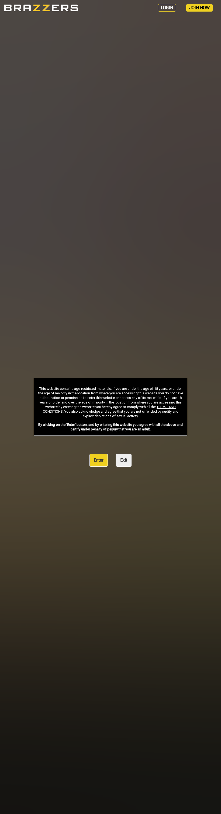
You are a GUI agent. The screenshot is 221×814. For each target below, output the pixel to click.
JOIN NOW (199, 7)
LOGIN (167, 7)
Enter (98, 460)
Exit (123, 460)
